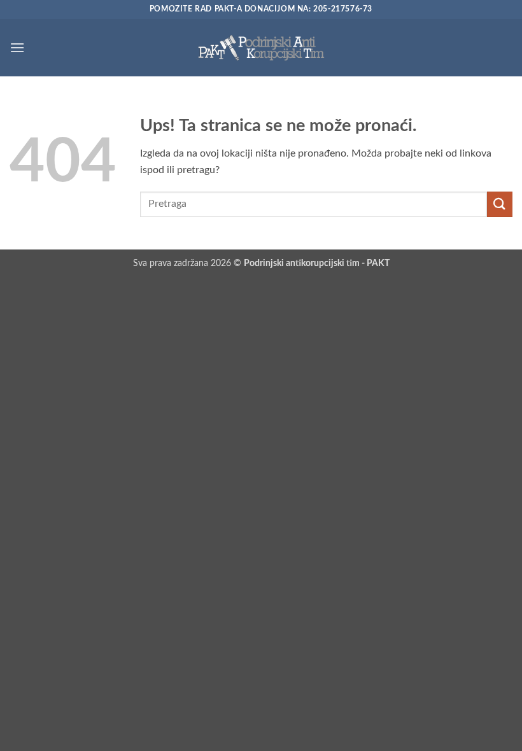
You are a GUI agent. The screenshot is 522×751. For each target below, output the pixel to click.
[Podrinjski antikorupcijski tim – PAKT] (261, 47)
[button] (17, 47)
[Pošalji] (499, 204)
